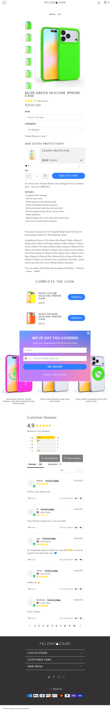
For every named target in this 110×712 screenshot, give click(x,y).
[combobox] (27, 358)
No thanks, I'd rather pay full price (55, 374)
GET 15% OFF (55, 367)
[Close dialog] (88, 333)
